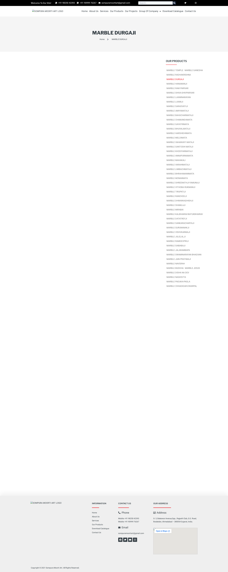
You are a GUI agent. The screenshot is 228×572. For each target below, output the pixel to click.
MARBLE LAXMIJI (175, 101)
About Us (93, 11)
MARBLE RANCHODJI (177, 196)
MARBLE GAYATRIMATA (178, 124)
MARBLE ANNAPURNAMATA (180, 155)
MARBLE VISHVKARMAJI (178, 232)
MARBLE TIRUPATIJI (176, 191)
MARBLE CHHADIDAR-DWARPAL (182, 286)
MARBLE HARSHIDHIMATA (179, 133)
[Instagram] (135, 540)
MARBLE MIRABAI (175, 209)
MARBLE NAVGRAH (176, 263)
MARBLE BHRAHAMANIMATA (180, 173)
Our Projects (131, 11)
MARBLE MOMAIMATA (177, 178)
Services (104, 11)
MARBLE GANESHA (194, 70)
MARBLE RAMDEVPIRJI (178, 241)
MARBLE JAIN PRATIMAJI (179, 259)
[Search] (174, 3)
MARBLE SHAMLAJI (176, 205)
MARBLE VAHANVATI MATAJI (180, 142)
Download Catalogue (173, 11)
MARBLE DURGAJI (175, 79)
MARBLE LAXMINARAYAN (179, 97)
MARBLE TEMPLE (175, 70)
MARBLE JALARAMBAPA (178, 250)
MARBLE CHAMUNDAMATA (179, 119)
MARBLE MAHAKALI (176, 160)
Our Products (116, 11)
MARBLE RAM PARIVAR (177, 88)
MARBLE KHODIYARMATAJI (180, 151)
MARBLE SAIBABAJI (176, 245)
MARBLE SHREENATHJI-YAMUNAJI (183, 182)
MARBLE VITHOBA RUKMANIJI (181, 187)
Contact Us (190, 11)
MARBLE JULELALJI (176, 236)
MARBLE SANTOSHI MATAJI (180, 146)
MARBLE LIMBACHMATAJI (179, 169)
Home (85, 11)
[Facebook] (120, 540)
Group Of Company (148, 11)
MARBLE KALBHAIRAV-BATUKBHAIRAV (185, 214)
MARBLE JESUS (192, 268)
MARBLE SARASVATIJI (177, 106)
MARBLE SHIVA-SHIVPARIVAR (180, 92)
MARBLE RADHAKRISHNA (179, 74)
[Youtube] (130, 540)
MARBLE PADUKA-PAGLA (178, 281)
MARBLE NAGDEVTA (176, 277)
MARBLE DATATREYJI (177, 218)
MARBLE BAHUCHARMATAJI (180, 115)
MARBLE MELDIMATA (177, 137)
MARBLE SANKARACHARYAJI (180, 223)
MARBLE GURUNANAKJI (178, 227)
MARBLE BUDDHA (175, 268)
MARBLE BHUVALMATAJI (178, 128)
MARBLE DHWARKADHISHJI (180, 200)
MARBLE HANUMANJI (177, 83)
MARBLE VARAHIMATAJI (178, 164)
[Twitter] (125, 540)
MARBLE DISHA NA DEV (178, 272)
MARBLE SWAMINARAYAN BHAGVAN (184, 254)
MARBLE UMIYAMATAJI (178, 110)
